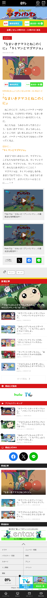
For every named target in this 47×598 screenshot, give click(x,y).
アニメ (11, 272)
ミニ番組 (5, 567)
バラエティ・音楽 (8, 556)
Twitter (23, 456)
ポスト (19, 260)
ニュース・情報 (30, 550)
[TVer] (13, 23)
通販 (3, 573)
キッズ (20, 272)
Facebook (13, 456)
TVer (13, 84)
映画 (27, 556)
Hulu (34, 84)
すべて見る (22, 379)
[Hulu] (34, 23)
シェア (29, 260)
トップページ (8, 583)
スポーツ (5, 562)
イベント (28, 567)
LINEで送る (38, 260)
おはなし (7, 38)
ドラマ (4, 550)
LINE (33, 456)
